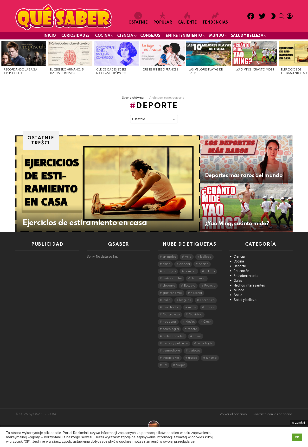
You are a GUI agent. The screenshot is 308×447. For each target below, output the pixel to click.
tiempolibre (171, 350)
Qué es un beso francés (160, 69)
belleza (206, 256)
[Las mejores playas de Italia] (208, 53)
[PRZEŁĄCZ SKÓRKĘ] (273, 16)
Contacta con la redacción (272, 414)
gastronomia (172, 292)
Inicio (49, 36)
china (167, 264)
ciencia (184, 264)
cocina (204, 264)
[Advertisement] (47, 326)
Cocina (102, 36)
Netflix (190, 321)
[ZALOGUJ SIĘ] (290, 16)
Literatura (207, 300)
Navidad (195, 314)
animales (169, 256)
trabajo (194, 350)
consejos (169, 271)
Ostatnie (138, 23)
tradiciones (171, 357)
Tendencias (215, 23)
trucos (192, 357)
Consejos (150, 36)
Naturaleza (171, 314)
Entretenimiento (184, 36)
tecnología (205, 343)
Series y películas (175, 343)
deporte (169, 285)
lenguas (185, 300)
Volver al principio (233, 414)
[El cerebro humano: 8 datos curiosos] (70, 53)
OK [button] (297, 437)
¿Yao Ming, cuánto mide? (254, 69)
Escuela (189, 285)
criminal (190, 271)
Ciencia (125, 36)
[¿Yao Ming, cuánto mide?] (254, 53)
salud (197, 336)
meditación (171, 307)
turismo (211, 357)
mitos (192, 307)
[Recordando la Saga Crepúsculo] (23, 53)
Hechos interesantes (249, 285)
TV (165, 365)
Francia (210, 285)
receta (192, 329)
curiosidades (172, 278)
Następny (305, 65)
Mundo (216, 36)
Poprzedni (2, 65)
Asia (188, 256)
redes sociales (173, 336)
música (210, 307)
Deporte (240, 266)
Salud (238, 295)
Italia (167, 300)
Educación (241, 271)
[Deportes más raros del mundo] (246, 159)
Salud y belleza (247, 36)
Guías (238, 280)
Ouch (207, 321)
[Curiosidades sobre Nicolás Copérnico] (116, 53)
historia (196, 292)
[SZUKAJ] (281, 16)
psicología (171, 329)
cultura (210, 271)
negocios (170, 321)
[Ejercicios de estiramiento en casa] (107, 183)
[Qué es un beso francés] (162, 53)
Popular (162, 23)
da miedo (198, 278)
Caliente (187, 23)
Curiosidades (75, 36)
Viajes (180, 365)
